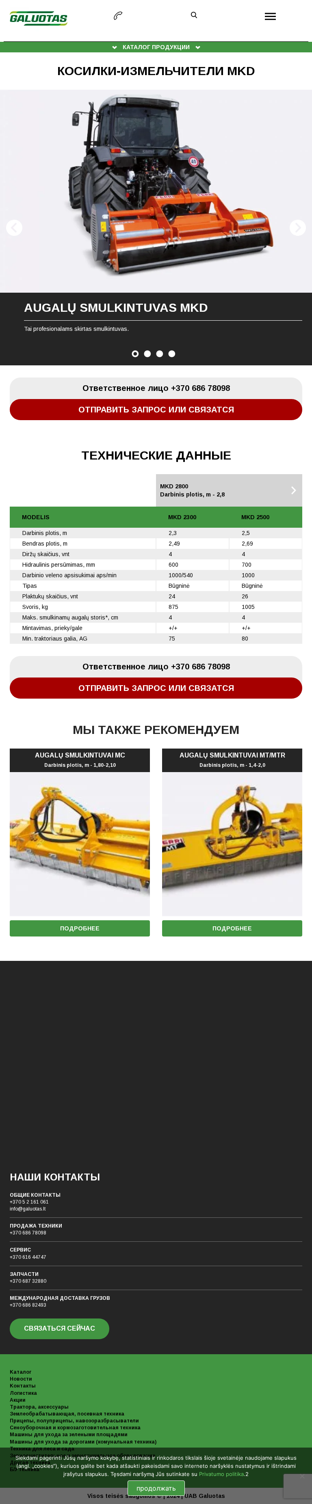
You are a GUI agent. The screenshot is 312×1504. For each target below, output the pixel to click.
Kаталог (20, 1372)
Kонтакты (23, 1386)
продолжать (156, 1488)
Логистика (23, 1393)
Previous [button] (14, 228)
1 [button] (135, 353)
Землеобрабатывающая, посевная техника (67, 1414)
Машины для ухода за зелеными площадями (69, 1434)
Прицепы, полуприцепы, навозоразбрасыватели (74, 1421)
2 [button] (147, 353)
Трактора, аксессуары (39, 1407)
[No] (302, 1476)
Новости (21, 1379)
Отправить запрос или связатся (156, 409)
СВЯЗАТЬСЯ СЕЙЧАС (59, 1328)
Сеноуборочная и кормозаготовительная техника (75, 1428)
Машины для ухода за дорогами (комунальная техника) (83, 1442)
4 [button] (172, 353)
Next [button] (298, 228)
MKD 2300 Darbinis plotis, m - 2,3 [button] (56, 490)
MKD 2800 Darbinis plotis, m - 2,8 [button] (192, 490)
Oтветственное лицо (156, 388)
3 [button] (159, 353)
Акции (18, 1400)
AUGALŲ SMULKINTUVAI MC (80, 760)
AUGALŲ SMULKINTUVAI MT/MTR (232, 760)
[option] (156, 227)
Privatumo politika (221, 1474)
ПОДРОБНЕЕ (80, 928)
